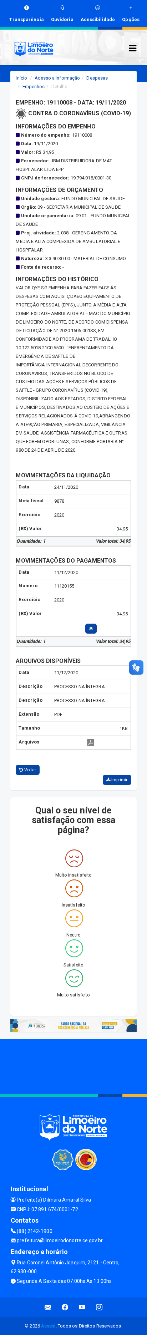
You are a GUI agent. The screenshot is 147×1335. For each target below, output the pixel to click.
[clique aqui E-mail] (48, 1307)
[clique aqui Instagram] (99, 1307)
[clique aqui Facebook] (65, 1307)
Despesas (97, 78)
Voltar (29, 769)
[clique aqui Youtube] (82, 1307)
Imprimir (119, 779)
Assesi (48, 1326)
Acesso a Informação (57, 78)
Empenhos (33, 86)
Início (21, 78)
